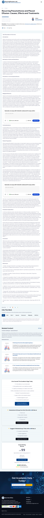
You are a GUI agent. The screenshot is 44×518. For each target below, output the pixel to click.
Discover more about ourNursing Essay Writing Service (22, 404)
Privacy (24, 514)
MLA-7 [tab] (12, 315)
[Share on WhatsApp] (18, 307)
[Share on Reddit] (13, 307)
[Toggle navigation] (41, 2)
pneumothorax (5, 16)
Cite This (10, 28)
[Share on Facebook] (8, 307)
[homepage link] (2, 8)
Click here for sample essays (30, 24)
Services (28, 497)
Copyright (33, 514)
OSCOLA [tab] (36, 315)
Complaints (40, 514)
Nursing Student (38, 19)
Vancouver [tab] (23, 315)
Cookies (37, 514)
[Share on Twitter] (10, 307)
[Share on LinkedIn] (15, 307)
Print (4, 28)
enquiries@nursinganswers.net (32, 503)
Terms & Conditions (29, 514)
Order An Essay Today (22, 459)
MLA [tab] (7, 315)
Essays (6, 8)
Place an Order (29, 484)
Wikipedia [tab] (30, 315)
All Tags (39, 328)
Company (28, 499)
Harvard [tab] (17, 315)
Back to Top (4, 510)
